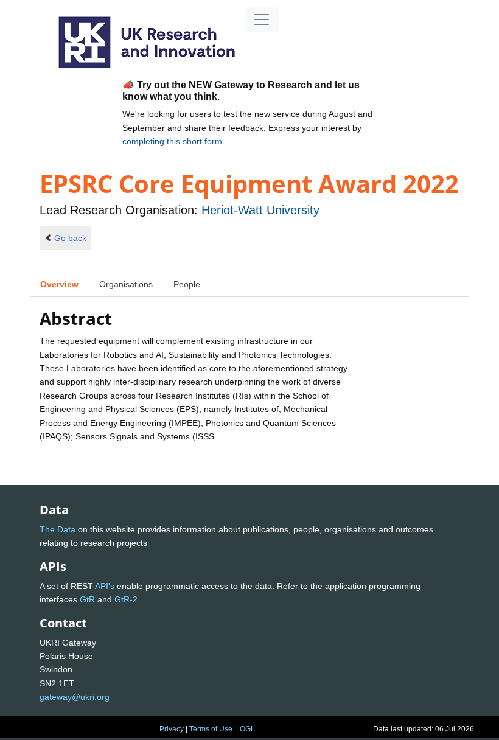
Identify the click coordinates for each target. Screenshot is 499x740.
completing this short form (172, 141)
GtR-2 (126, 599)
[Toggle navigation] (262, 19)
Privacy (171, 729)
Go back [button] (70, 238)
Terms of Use (210, 729)
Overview (59, 284)
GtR (87, 599)
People (186, 284)
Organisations (126, 284)
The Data (57, 529)
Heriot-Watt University (260, 210)
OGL (247, 729)
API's (104, 586)
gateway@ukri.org (75, 697)
